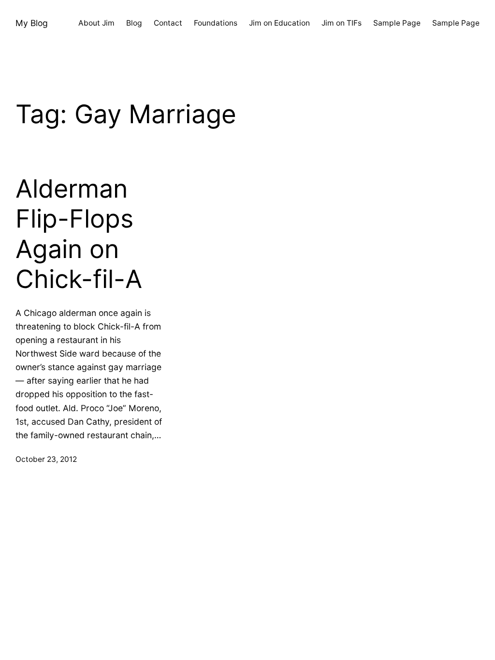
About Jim (96, 23)
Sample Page (397, 23)
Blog (134, 23)
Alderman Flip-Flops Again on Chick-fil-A (78, 234)
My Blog (31, 23)
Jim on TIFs (341, 23)
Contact (168, 23)
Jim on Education (279, 23)
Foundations (215, 23)
